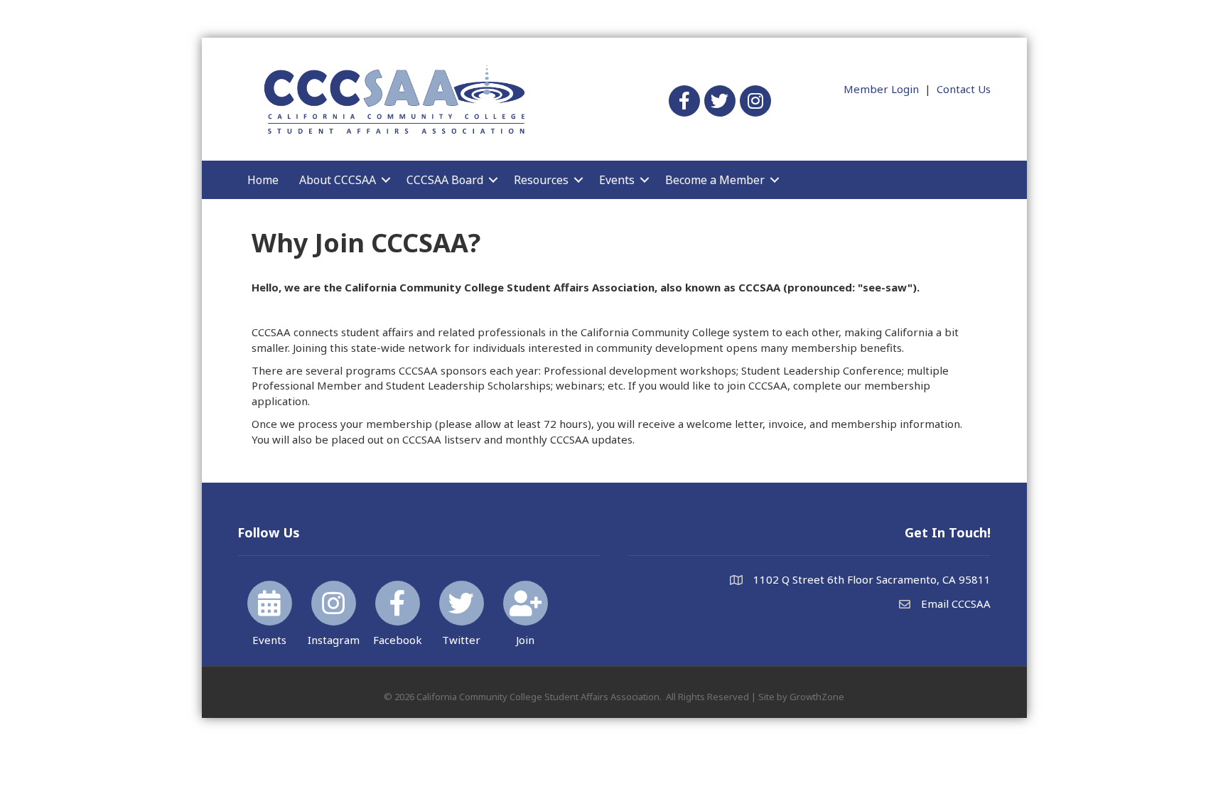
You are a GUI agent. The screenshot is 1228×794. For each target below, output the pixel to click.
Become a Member (715, 180)
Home (263, 180)
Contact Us (964, 89)
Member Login (881, 89)
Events (617, 180)
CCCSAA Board (444, 180)
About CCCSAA (337, 180)
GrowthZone (817, 696)
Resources (541, 180)
